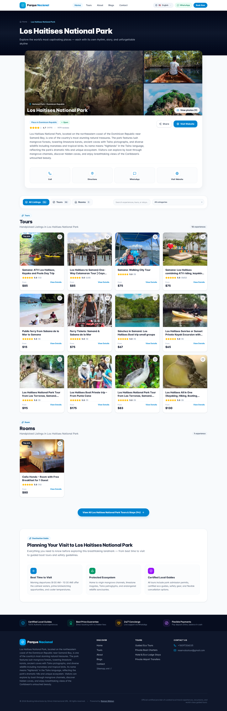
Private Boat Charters (146, 650)
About (100, 5)
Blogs (111, 5)
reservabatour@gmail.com (191, 650)
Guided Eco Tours (144, 645)
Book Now (200, 5)
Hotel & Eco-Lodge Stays (148, 654)
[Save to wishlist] (59, 236)
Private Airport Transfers (147, 659)
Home (78, 5)
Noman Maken (107, 701)
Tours (89, 5)
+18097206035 (185, 645)
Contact (123, 5)
